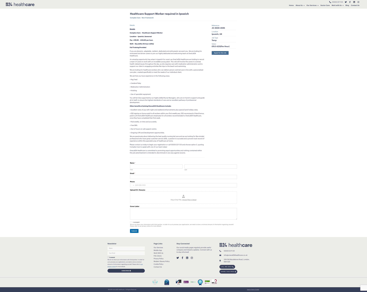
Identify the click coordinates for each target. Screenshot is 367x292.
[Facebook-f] (350, 2)
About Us (299, 5)
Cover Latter (134, 206)
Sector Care (325, 5)
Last (185, 169)
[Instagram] (358, 2)
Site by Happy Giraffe (253, 289)
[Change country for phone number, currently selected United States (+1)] (132, 185)
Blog (347, 5)
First (131, 169)
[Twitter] (346, 2)
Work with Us (337, 5)
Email (132, 173)
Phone (132, 182)
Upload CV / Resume (137, 190)
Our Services (312, 5)
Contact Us (355, 5)
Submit (134, 231)
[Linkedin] (354, 2)
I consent (136, 222)
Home (291, 5)
